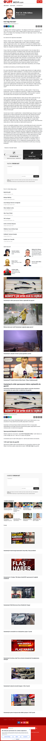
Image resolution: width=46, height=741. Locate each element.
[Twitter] (7, 26)
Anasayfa (7, 5)
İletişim (13, 719)
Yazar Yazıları (12, 5)
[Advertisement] (23, 460)
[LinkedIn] (9, 26)
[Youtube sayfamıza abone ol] (21, 722)
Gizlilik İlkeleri (18, 719)
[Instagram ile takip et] (24, 722)
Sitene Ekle (24, 719)
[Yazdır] (13, 26)
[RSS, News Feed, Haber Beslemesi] (27, 722)
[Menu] (41, 1)
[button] (36, 26)
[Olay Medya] (13, 1)
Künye (9, 719)
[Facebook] (4, 26)
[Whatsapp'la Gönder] (11, 26)
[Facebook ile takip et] (18, 722)
